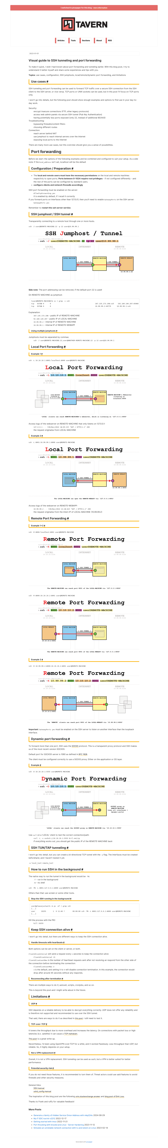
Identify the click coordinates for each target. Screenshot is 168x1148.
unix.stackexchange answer (88, 1096)
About (99, 40)
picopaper (89, 1142)
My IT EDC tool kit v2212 (44, 1118)
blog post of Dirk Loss (114, 1096)
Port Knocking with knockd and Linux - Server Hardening (59, 1125)
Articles (61, 40)
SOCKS (75, 746)
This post (33, 1039)
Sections (86, 40)
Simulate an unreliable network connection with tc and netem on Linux (65, 1128)
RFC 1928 (83, 754)
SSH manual (39, 1088)
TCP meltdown (70, 1034)
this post (79, 1018)
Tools (73, 40)
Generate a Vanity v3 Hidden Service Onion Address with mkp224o (63, 1115)
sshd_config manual (42, 1091)
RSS (110, 40)
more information (100, 8)
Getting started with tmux (45, 1121)
